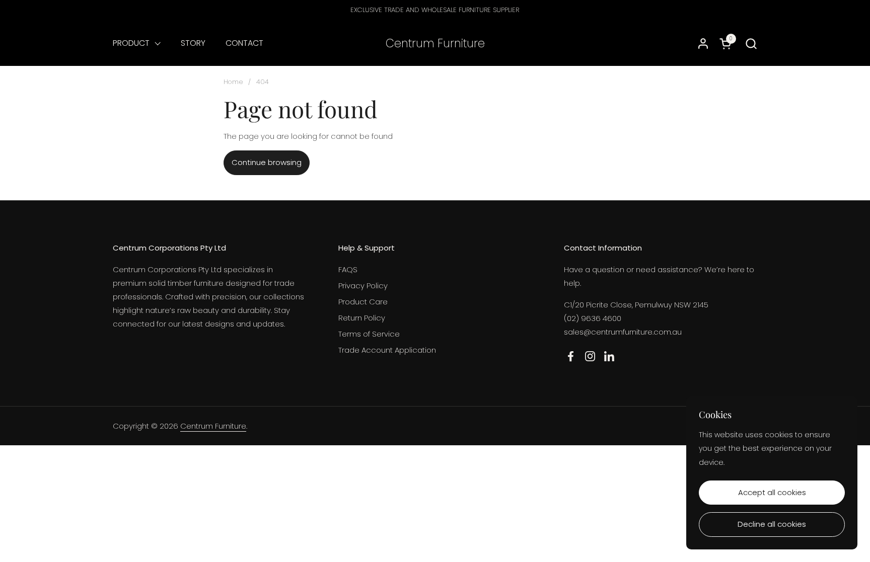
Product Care (363, 301)
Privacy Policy (363, 285)
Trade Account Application (387, 350)
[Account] (703, 43)
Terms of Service (369, 334)
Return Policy (361, 317)
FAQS (347, 269)
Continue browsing (267, 162)
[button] (751, 43)
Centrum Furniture (435, 43)
